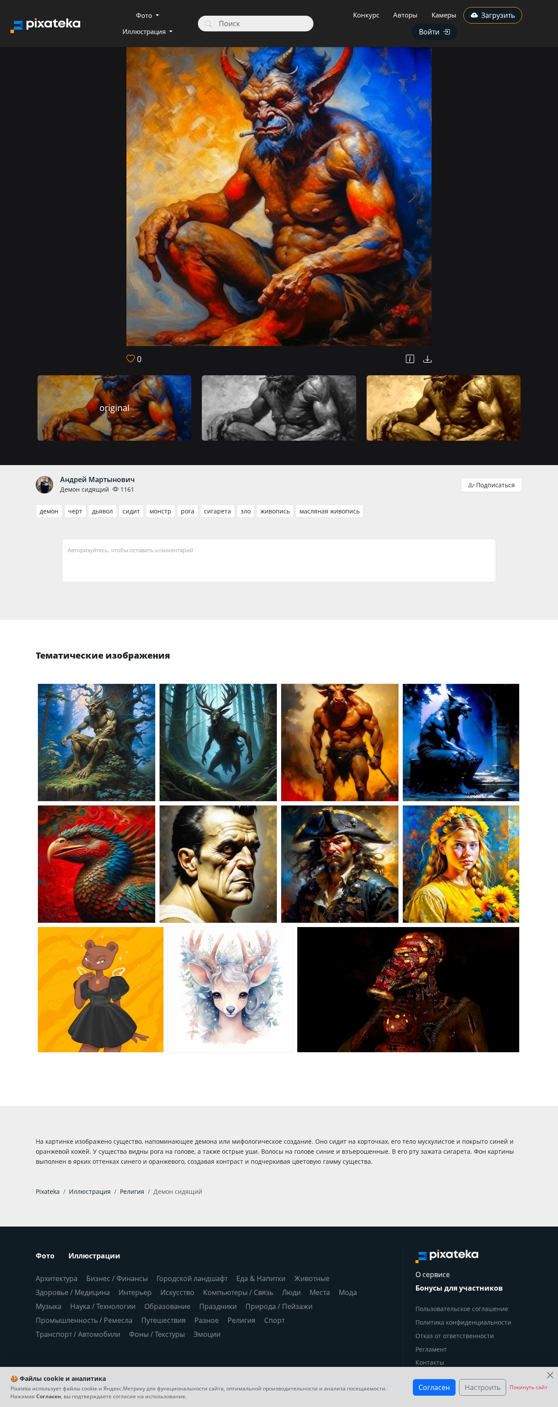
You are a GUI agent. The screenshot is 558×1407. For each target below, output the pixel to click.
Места (320, 1292)
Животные (312, 1278)
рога (187, 511)
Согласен (434, 1387)
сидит (131, 511)
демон (49, 511)
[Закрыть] (550, 1375)
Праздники (218, 1306)
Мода (348, 1292)
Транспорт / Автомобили (78, 1334)
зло (246, 511)
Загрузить (498, 15)
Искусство (177, 1292)
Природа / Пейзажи (279, 1306)
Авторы (405, 14)
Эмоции (207, 1334)
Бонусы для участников (459, 1288)
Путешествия (163, 1320)
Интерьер (135, 1292)
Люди (291, 1292)
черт (75, 511)
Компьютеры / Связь (238, 1292)
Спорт (274, 1320)
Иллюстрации (94, 1256)
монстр (160, 511)
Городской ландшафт (192, 1278)
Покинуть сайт (529, 1387)
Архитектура (57, 1278)
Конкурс (366, 14)
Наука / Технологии (103, 1306)
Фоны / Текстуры (157, 1334)
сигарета (217, 511)
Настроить (482, 1387)
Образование (167, 1306)
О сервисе (432, 1274)
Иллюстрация (144, 31)
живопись (275, 511)
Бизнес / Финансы (117, 1278)
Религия (241, 1320)
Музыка (48, 1306)
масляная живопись (329, 511)
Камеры (444, 14)
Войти (429, 32)
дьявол (102, 511)
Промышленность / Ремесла (84, 1320)
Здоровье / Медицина (73, 1292)
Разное (206, 1320)
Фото (145, 15)
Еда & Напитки (261, 1278)
